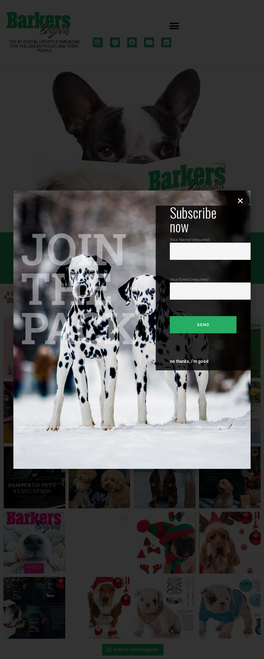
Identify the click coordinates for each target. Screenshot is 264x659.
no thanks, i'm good (189, 361)
